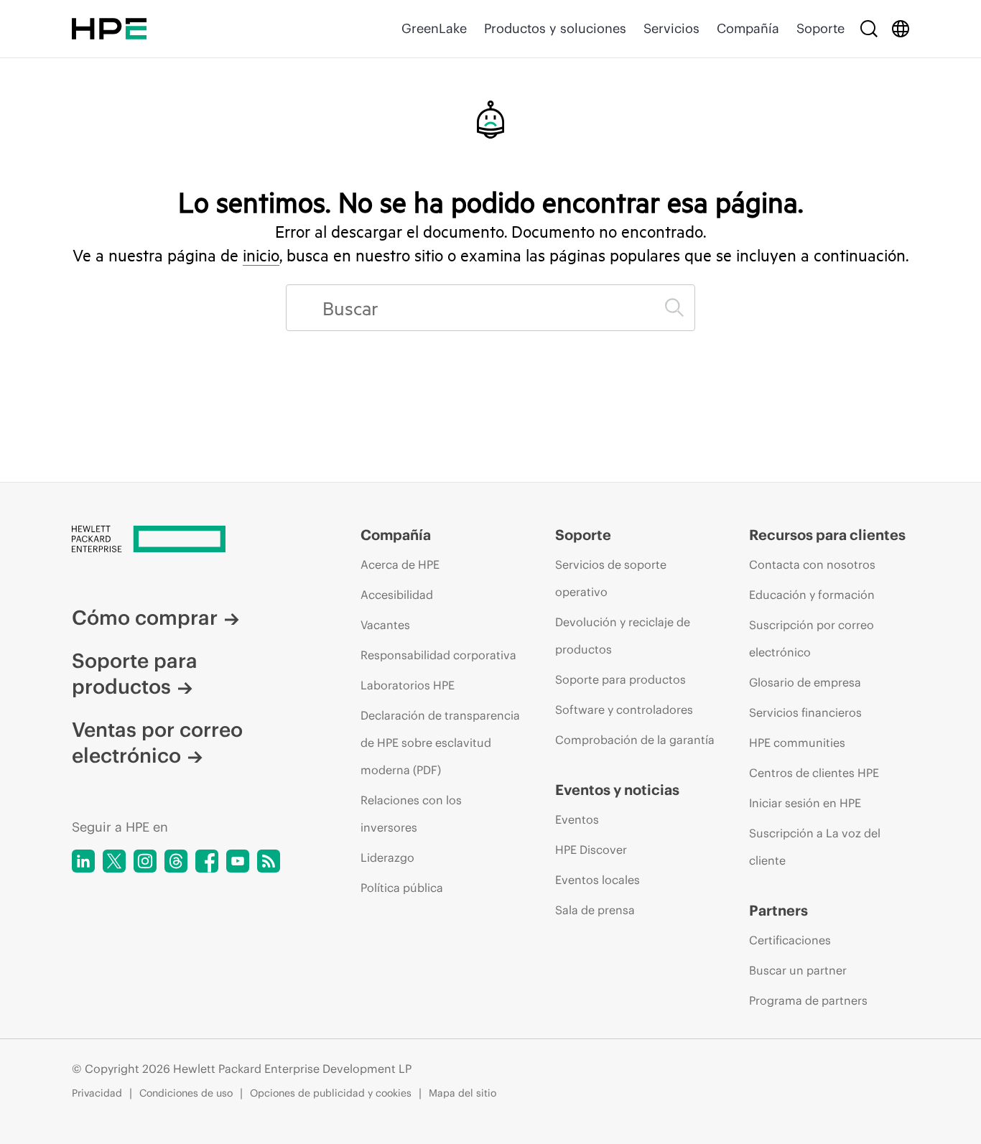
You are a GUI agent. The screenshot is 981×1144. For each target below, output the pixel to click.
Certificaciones (790, 940)
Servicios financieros (805, 712)
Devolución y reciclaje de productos (622, 635)
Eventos (577, 819)
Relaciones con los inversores (411, 813)
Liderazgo (387, 857)
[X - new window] (114, 861)
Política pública (402, 887)
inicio (261, 255)
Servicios (671, 28)
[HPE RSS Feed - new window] (268, 861)
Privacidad (97, 1093)
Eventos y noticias (617, 790)
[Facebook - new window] (206, 861)
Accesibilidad (397, 594)
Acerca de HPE (400, 564)
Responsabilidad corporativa (438, 655)
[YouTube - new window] (237, 861)
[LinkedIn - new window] (83, 861)
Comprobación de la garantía (635, 740)
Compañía (748, 28)
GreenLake (434, 28)
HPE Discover (591, 849)
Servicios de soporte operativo (610, 578)
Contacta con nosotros (812, 564)
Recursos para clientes (827, 535)
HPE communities (797, 742)
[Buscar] (869, 28)
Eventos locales (597, 880)
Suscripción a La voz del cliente (814, 847)
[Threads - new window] (175, 861)
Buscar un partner (798, 970)
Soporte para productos (134, 673)
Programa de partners (808, 1000)
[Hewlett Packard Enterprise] (109, 28)
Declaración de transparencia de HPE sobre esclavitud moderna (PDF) (440, 742)
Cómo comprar (145, 618)
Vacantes (385, 625)
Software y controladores (624, 709)
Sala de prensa (595, 910)
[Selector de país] (900, 28)
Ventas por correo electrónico (157, 742)
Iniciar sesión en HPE (805, 803)
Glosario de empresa (805, 682)
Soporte (820, 28)
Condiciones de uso (186, 1093)
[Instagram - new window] (145, 861)
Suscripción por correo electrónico (811, 638)
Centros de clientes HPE (814, 773)
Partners (778, 910)
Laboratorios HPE (408, 685)
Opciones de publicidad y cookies (331, 1093)
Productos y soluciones (555, 28)
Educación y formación (812, 594)
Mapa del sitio (462, 1093)
